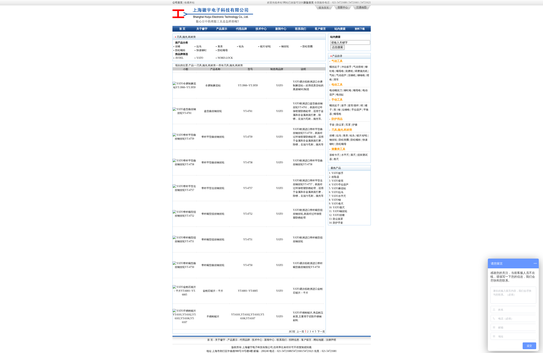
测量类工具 (338, 149)
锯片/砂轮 (265, 46)
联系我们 (300, 28)
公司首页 (177, 2)
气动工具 (337, 61)
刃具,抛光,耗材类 (206, 65)
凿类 (220, 46)
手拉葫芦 (356, 109)
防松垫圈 (307, 46)
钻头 (241, 46)
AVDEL (179, 57)
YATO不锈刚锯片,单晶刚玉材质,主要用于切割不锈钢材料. (308, 316)
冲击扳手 (346, 66)
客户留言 (320, 28)
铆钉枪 (347, 90)
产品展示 (221, 28)
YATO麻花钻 (339, 188)
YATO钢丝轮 (340, 211)
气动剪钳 (358, 66)
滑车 (336, 79)
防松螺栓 (180, 50)
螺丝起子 (334, 66)
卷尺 (336, 159)
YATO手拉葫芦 (340, 184)
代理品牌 (241, 28)
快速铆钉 (201, 50)
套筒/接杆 (353, 105)
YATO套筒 (337, 180)
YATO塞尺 (339, 207)
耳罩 (348, 124)
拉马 (199, 46)
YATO (199, 57)
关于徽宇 (201, 28)
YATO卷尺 (337, 203)
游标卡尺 (334, 154)
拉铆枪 (346, 109)
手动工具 (337, 99)
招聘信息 (294, 339)
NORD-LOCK (225, 57)
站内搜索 (340, 28)
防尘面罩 (338, 218)
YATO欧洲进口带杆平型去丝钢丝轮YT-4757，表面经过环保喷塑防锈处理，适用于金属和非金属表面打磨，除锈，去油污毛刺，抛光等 (308, 188)
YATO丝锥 (339, 215)
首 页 (182, 28)
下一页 (321, 331)
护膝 (354, 124)
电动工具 (337, 84)
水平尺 (345, 154)
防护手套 (338, 222)
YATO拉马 (337, 192)
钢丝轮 (285, 46)
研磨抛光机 (361, 71)
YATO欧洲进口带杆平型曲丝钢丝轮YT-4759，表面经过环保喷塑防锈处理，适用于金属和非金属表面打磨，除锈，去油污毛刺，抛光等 (308, 137)
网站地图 (318, 339)
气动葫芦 (341, 75)
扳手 (343, 105)
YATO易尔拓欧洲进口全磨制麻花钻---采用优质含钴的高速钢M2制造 (308, 85)
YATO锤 (336, 199)
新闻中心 (280, 28)
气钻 (331, 75)
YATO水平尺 (339, 196)
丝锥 (177, 46)
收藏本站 (189, 2)
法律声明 (331, 339)
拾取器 (335, 176)
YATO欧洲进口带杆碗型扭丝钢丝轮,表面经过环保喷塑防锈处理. (308, 214)
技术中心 (261, 28)
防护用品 (337, 118)
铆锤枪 (361, 75)
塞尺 (353, 154)
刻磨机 (349, 71)
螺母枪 (340, 71)
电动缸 (340, 94)
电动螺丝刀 (335, 90)
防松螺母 (223, 50)
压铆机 (352, 75)
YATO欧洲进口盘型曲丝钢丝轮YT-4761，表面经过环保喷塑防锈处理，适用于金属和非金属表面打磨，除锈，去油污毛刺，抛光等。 (308, 111)
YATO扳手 (337, 173)
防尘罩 (340, 124)
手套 (331, 124)
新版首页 (309, 2)
